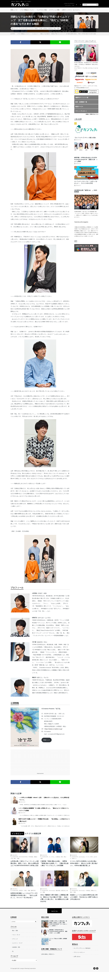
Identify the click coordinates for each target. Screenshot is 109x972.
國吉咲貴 (58, 890)
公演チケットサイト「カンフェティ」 (71, 10)
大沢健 (40, 28)
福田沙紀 (63, 890)
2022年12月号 (24, 28)
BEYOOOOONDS (23, 856)
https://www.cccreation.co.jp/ (53, 729)
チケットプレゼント (81, 111)
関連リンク (46, 740)
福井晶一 (21, 890)
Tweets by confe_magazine (81, 222)
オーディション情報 (54, 10)
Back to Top (54, 911)
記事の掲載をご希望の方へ (48, 954)
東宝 (62, 856)
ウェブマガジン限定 (42, 10)
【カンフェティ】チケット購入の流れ (85, 137)
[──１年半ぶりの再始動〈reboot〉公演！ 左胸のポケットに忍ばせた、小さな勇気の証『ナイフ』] (14, 800)
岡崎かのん (94, 890)
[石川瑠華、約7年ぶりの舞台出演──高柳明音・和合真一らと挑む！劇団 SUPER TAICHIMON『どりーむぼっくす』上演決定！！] (45, 923)
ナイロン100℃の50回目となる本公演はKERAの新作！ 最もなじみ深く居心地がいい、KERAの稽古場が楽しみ (84, 863)
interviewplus (82, 856)
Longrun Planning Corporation (28, 968)
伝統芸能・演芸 (16, 947)
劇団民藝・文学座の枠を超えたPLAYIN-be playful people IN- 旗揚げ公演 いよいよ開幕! (86, 159)
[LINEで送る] (60, 42)
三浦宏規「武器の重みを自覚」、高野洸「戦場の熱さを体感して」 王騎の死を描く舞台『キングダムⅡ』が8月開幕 (54, 863)
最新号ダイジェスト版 (81, 97)
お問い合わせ (77, 956)
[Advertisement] (40, 760)
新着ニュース (14, 10)
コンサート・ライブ (17, 943)
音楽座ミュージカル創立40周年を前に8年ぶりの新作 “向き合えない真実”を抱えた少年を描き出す (84, 897)
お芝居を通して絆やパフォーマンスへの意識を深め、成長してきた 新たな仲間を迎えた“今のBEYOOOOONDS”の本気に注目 (25, 863)
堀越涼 (36, 28)
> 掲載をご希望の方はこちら (91, 114)
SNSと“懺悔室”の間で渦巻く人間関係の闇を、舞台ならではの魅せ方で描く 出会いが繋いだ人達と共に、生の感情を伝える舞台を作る (54, 898)
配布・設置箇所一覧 (81, 102)
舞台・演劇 (56, 28)
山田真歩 (45, 28)
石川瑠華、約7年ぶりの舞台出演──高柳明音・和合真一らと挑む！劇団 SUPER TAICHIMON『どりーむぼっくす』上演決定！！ (58, 923)
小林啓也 (88, 890)
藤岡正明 (33, 890)
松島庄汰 (50, 28)
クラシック (15, 939)
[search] (97, 5)
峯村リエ (74, 858)
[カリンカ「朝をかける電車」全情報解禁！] (45, 941)
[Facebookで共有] (20, 42)
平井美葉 (30, 856)
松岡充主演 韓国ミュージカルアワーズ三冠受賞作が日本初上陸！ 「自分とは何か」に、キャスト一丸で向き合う (24, 895)
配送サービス (79, 106)
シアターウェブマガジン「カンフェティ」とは (69, 4)
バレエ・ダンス (16, 934)
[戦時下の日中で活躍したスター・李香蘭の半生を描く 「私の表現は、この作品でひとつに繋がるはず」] (14, 821)
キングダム (51, 856)
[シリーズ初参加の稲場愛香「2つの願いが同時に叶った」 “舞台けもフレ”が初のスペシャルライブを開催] (14, 810)
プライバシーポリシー (79, 952)
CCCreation (31, 28)
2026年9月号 (15, 856)
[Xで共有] (40, 42)
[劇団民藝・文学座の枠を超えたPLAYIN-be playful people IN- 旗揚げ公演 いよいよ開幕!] (45, 932)
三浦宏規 (57, 856)
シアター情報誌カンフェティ (27, 10)
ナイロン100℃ (89, 856)
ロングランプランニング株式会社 (82, 948)
